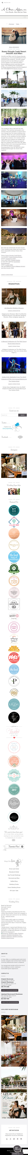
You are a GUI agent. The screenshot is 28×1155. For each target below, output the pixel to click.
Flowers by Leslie (11, 258)
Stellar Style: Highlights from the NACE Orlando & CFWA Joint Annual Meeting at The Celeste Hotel (14, 379)
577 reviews (4, 908)
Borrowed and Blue (14, 878)
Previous (11, 24)
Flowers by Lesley (18, 141)
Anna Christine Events (9, 67)
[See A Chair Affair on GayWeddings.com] (14, 627)
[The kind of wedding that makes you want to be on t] (14, 1080)
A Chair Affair (9, 265)
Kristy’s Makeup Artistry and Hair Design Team (13, 267)
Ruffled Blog (14, 881)
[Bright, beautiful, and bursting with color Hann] (14, 1054)
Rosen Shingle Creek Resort (13, 255)
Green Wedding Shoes (14, 887)
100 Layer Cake (14, 890)
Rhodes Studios (17, 68)
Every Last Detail (14, 869)
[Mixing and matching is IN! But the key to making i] (14, 466)
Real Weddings (14, 47)
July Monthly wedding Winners (14, 308)
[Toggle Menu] (25, 17)
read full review (10, 916)
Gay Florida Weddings (14, 875)
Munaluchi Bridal (14, 872)
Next (17, 24)
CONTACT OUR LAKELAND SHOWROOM (10, 1002)
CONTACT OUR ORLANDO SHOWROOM (9, 990)
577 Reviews (9, 932)
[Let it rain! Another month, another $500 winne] (14, 1105)
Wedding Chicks (14, 884)
